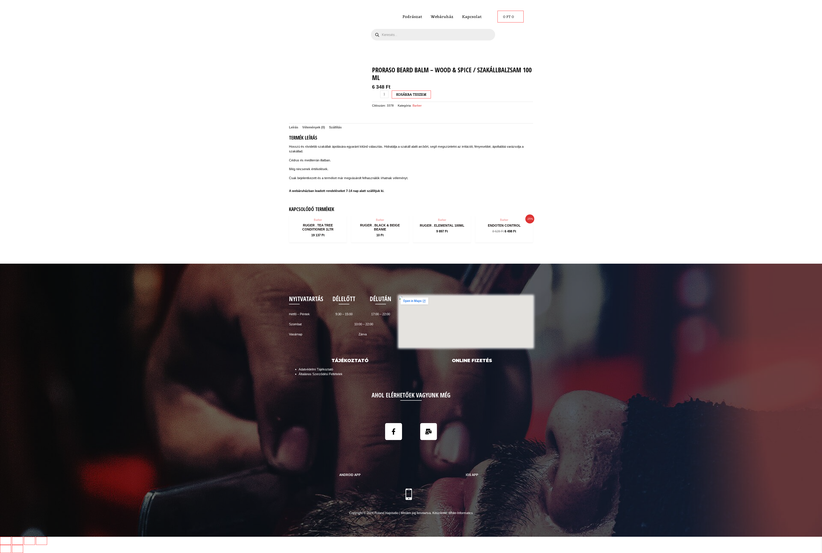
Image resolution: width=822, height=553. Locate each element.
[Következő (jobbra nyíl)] (17, 549)
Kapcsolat (472, 16)
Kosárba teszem (411, 94)
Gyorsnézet (318, 211)
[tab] (293, 127)
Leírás (293, 127)
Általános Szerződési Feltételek (320, 374)
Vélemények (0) (313, 127)
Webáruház (442, 16)
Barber (417, 105)
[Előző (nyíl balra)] (5, 549)
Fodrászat (412, 16)
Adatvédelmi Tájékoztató (316, 369)
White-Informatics (460, 513)
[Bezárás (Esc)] (5, 541)
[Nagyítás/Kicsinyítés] (41, 541)
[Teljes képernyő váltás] (29, 541)
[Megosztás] (17, 541)
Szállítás (335, 127)
